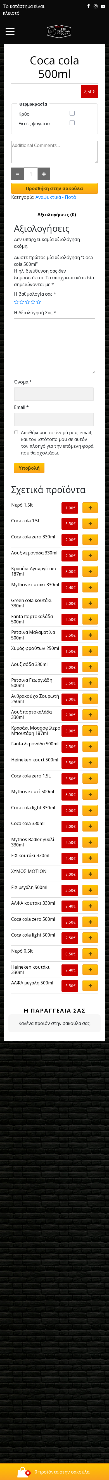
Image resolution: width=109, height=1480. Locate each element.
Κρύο (24, 114)
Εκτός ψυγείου (34, 124)
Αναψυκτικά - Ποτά (55, 197)
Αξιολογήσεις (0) (56, 214)
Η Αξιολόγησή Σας (35, 312)
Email (21, 407)
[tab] (56, 214)
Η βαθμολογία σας (35, 294)
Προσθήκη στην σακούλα (54, 188)
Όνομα (23, 382)
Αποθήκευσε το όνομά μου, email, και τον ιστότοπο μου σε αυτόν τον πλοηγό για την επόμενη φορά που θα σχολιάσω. (57, 442)
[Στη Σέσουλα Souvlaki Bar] (59, 31)
